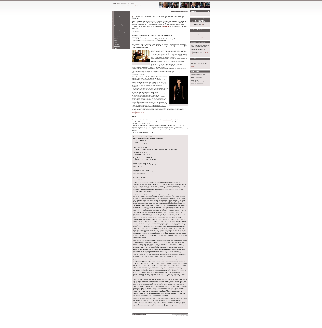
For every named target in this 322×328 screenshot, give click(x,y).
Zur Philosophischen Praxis (120, 16)
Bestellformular (167, 120)
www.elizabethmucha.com (138, 112)
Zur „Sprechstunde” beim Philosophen (120, 19)
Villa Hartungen (165, 26)
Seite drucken (142, 314)
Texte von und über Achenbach (121, 34)
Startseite (134, 13)
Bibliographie (117, 46)
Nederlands (116, 44)
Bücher (115, 28)
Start (115, 11)
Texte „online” (117, 36)
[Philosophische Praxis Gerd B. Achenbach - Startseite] (126, 6)
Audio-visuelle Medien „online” (121, 32)
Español (116, 40)
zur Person (174, 11)
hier (151, 132)
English (116, 38)
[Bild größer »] (141, 61)
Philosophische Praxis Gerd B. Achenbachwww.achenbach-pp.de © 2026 (179, 315)
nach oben (136, 314)
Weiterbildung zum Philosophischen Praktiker (120, 22)
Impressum (185, 11)
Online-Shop (117, 30)
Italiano (115, 42)
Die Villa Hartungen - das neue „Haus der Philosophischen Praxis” (121, 25)
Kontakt (179, 11)
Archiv (115, 48)
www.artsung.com (136, 113)
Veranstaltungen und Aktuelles (121, 14)
